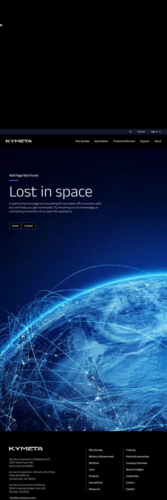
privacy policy (19, 18)
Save (29, 126)
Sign (154, 131)
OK (35, 126)
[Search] (130, 131)
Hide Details (17, 126)
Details (4, 126)
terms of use (43, 18)
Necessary (15, 25)
